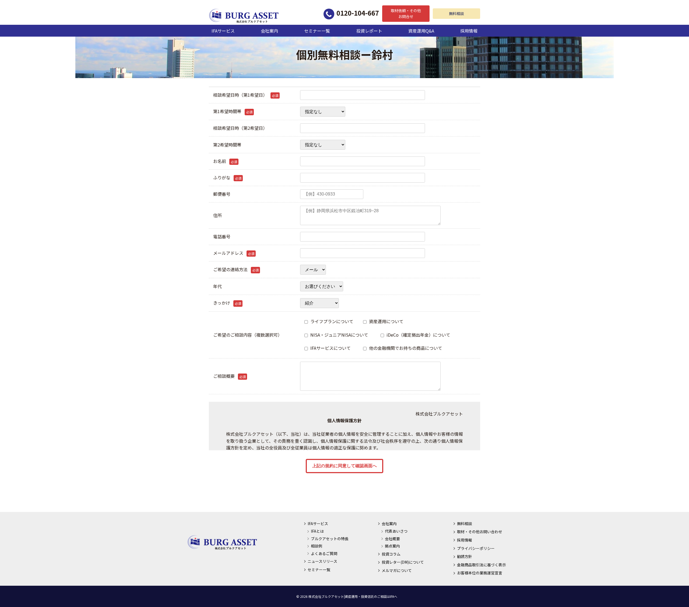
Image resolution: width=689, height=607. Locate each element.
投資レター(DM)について (403, 562)
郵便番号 (221, 194)
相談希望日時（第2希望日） (240, 128)
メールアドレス (233, 253)
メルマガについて (397, 570)
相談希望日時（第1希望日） (245, 95)
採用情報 (468, 30)
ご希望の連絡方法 (236, 269)
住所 (217, 215)
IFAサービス (223, 30)
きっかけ (227, 302)
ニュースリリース (322, 561)
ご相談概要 (229, 376)
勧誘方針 (464, 556)
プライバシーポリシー (476, 548)
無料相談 (456, 13)
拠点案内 (392, 546)
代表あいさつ (396, 531)
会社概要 (392, 538)
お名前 (225, 161)
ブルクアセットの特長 (330, 538)
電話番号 (221, 236)
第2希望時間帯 (227, 144)
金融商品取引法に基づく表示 (481, 564)
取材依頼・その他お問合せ (406, 13)
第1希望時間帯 (232, 111)
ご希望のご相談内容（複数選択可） (247, 335)
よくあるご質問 (324, 553)
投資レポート (369, 30)
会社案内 (269, 30)
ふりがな (227, 177)
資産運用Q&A (421, 30)
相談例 (316, 546)
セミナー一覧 (317, 30)
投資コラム (391, 554)
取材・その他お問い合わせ (479, 531)
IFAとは (317, 531)
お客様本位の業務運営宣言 (479, 572)
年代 (217, 286)
